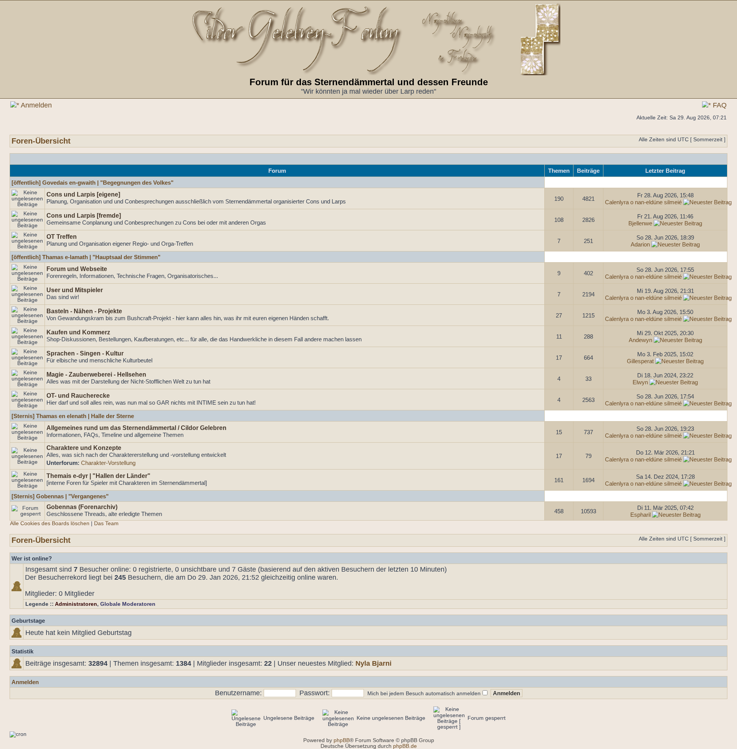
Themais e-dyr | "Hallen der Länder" (98, 475)
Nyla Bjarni (373, 663)
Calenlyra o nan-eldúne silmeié (643, 202)
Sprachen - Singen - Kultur (85, 353)
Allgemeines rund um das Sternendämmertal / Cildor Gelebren (136, 427)
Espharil (640, 514)
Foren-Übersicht (41, 141)
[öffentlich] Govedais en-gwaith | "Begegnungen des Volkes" (93, 182)
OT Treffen (61, 236)
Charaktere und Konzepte (83, 447)
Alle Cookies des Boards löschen (49, 523)
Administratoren (76, 604)
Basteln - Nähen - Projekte (84, 311)
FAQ (719, 105)
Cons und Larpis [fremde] (83, 215)
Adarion (640, 244)
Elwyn (640, 382)
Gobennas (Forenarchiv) (81, 506)
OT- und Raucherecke (78, 395)
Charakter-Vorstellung (108, 463)
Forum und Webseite (76, 268)
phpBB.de (405, 746)
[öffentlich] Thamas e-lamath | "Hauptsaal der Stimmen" (86, 257)
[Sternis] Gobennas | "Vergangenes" (60, 496)
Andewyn (640, 340)
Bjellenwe (640, 223)
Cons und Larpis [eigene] (83, 194)
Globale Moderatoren (127, 604)
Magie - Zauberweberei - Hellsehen (96, 374)
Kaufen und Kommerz (78, 332)
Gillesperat (640, 361)
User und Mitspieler (74, 289)
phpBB (342, 740)
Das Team (106, 523)
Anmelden (35, 105)
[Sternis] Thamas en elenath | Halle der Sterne (73, 416)
